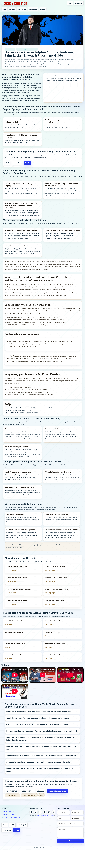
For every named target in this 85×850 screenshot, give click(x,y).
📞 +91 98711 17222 (7, 811)
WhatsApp (78, 3)
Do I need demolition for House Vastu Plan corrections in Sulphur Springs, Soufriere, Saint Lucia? (42, 731)
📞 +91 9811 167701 (7, 814)
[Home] (14, 3)
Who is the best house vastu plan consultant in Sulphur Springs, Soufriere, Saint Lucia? (38, 712)
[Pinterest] (53, 812)
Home (4, 9)
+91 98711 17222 (11, 791)
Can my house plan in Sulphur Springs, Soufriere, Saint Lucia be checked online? (31, 408)
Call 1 (5, 825)
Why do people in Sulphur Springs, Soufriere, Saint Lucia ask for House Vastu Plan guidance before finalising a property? (40, 738)
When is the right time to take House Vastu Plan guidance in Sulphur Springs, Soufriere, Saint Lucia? (41, 769)
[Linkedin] (40, 812)
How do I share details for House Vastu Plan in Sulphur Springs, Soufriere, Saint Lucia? (38, 762)
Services (12, 9)
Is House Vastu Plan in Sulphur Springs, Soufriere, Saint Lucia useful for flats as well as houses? (41, 756)
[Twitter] (35, 812)
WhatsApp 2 (7, 830)
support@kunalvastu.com (57, 791)
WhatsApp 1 (22, 825)
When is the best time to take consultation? (19, 410)
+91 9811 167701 (27, 791)
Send (70, 841)
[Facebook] (31, 812)
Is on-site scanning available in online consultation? (22, 413)
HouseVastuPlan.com (29, 795)
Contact (42, 9)
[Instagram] (49, 812)
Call (70, 3)
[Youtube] (44, 812)
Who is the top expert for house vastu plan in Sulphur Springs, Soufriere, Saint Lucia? (38, 718)
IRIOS (41, 795)
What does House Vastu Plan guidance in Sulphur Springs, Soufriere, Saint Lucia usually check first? (41, 747)
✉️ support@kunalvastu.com (10, 817)
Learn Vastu (22, 9)
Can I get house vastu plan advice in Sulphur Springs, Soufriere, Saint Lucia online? (37, 724)
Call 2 (12, 825)
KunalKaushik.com (12, 795)
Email (27, 163)
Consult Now (33, 9)
